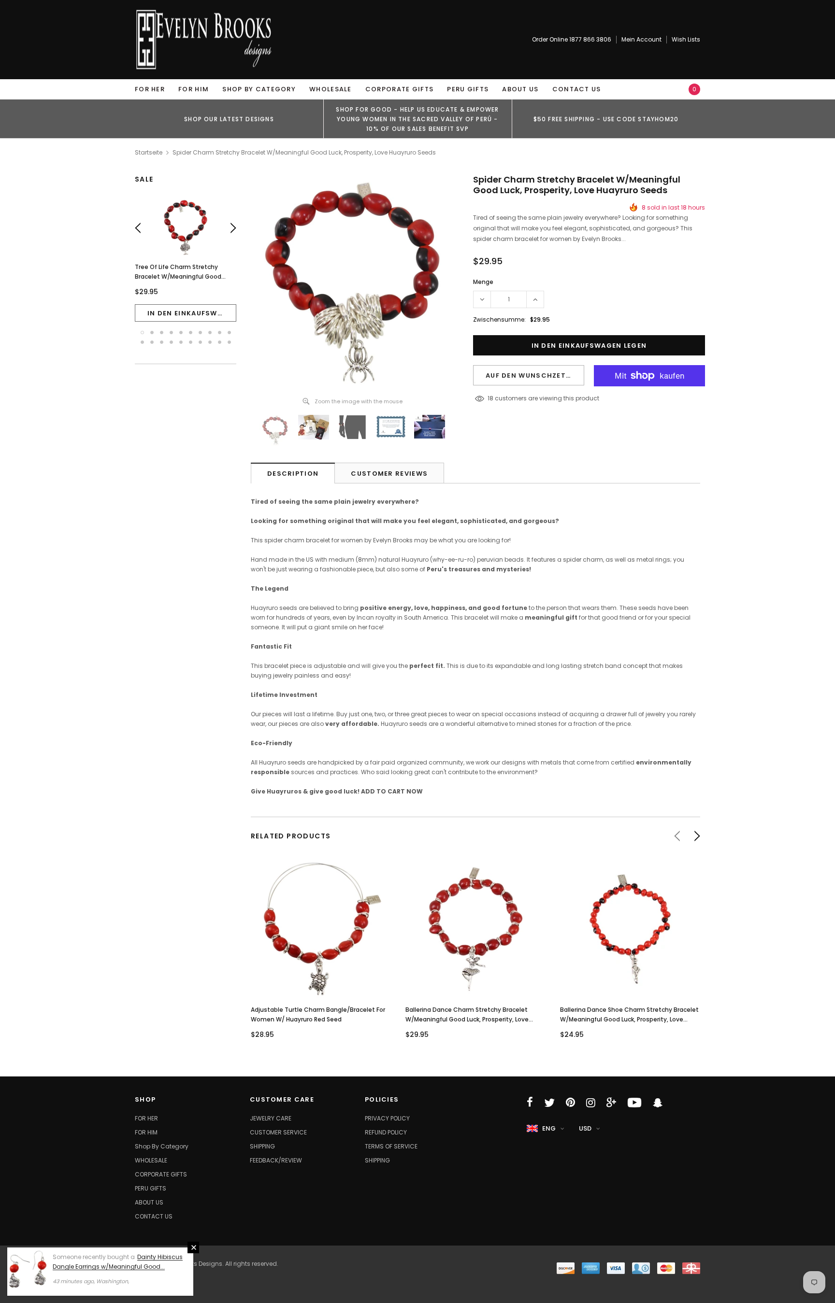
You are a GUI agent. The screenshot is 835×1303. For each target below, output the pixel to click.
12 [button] (152, 342)
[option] (229, 118)
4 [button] (171, 332)
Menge (483, 282)
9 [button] (219, 332)
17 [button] (200, 342)
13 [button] (161, 342)
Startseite (148, 152)
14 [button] (171, 342)
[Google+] (611, 1102)
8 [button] (210, 332)
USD (585, 1128)
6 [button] (190, 332)
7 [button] (200, 332)
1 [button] (142, 332)
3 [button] (161, 332)
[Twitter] (549, 1102)
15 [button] (181, 342)
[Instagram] (590, 1102)
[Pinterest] (570, 1102)
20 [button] (229, 342)
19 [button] (219, 342)
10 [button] (229, 332)
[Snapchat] (657, 1102)
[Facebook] (530, 1102)
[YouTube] (634, 1102)
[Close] (193, 1247)
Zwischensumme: (499, 319)
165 (492, 398)
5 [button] (181, 332)
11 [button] (142, 342)
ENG (549, 1128)
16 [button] (190, 342)
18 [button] (210, 342)
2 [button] (152, 332)
